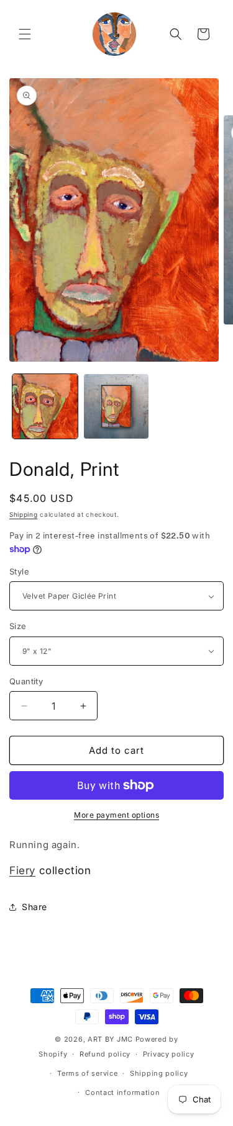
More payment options (116, 815)
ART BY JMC (110, 1039)
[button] (25, 34)
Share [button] (34, 906)
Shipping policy (159, 1073)
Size (18, 626)
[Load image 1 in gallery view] (45, 406)
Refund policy (105, 1054)
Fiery (22, 870)
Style (19, 571)
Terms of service (87, 1073)
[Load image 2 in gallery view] (116, 406)
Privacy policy (168, 1054)
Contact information (122, 1092)
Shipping (23, 514)
